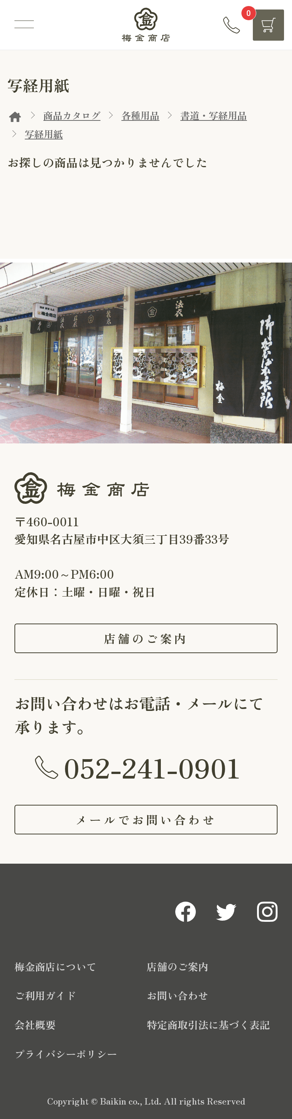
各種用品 (140, 115)
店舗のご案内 (146, 638)
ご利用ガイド (45, 995)
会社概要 (35, 1024)
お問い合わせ (177, 995)
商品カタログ (71, 115)
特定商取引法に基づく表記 (208, 1024)
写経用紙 (44, 134)
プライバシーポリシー (65, 1053)
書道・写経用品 (213, 115)
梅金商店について (55, 966)
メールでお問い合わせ (145, 819)
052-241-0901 (151, 766)
